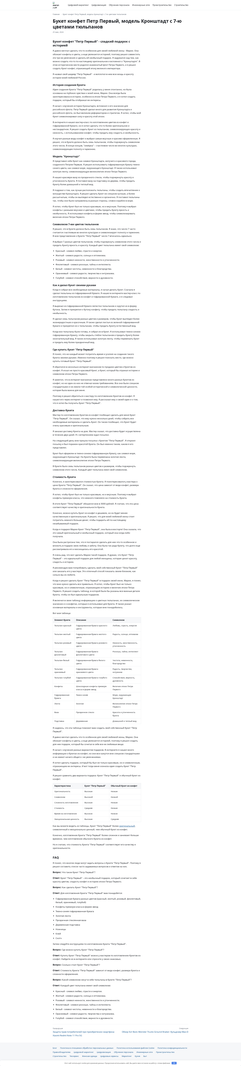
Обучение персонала (119, 5)
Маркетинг (127, 1056)
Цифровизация (99, 5)
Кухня (137, 1056)
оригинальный (127, 825)
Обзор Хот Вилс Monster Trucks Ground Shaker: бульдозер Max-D (155, 1030)
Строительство (181, 5)
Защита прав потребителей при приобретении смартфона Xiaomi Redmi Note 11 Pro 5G (83, 1032)
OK (174, 1063)
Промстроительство (162, 5)
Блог (55, 1048)
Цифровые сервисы (109, 1056)
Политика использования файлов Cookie (135, 1048)
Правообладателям (61, 1052)
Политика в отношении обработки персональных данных (86, 1048)
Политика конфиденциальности (172, 1048)
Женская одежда (89, 1056)
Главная (56, 14)
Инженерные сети (141, 5)
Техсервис (74, 1056)
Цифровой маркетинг (78, 5)
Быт (145, 1056)
